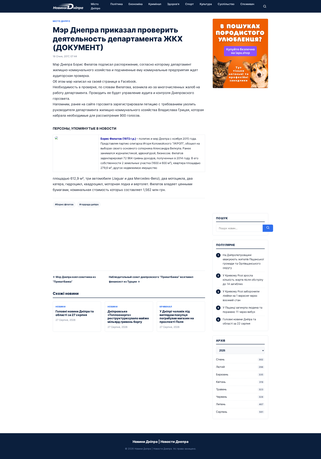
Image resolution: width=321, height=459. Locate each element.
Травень (239, 389)
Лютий (239, 367)
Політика (116, 4)
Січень (239, 359)
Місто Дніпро (95, 6)
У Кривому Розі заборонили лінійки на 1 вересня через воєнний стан (241, 296)
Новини (60, 306)
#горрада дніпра (88, 204)
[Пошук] (264, 6)
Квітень (239, 382)
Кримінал (154, 4)
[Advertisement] (129, 239)
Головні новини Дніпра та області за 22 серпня (239, 321)
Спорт (189, 4)
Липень (239, 404)
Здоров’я (173, 4)
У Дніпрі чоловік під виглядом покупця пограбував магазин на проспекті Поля (177, 316)
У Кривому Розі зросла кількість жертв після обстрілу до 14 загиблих (243, 280)
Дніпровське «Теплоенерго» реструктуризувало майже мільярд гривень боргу (128, 316)
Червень (239, 396)
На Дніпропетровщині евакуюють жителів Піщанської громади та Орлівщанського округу (243, 261)
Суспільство (226, 4)
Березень (239, 374)
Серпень (239, 411)
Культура (206, 4)
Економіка (135, 4)
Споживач (247, 4)
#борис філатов (64, 204)
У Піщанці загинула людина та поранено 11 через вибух (242, 310)
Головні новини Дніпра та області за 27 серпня (75, 313)
